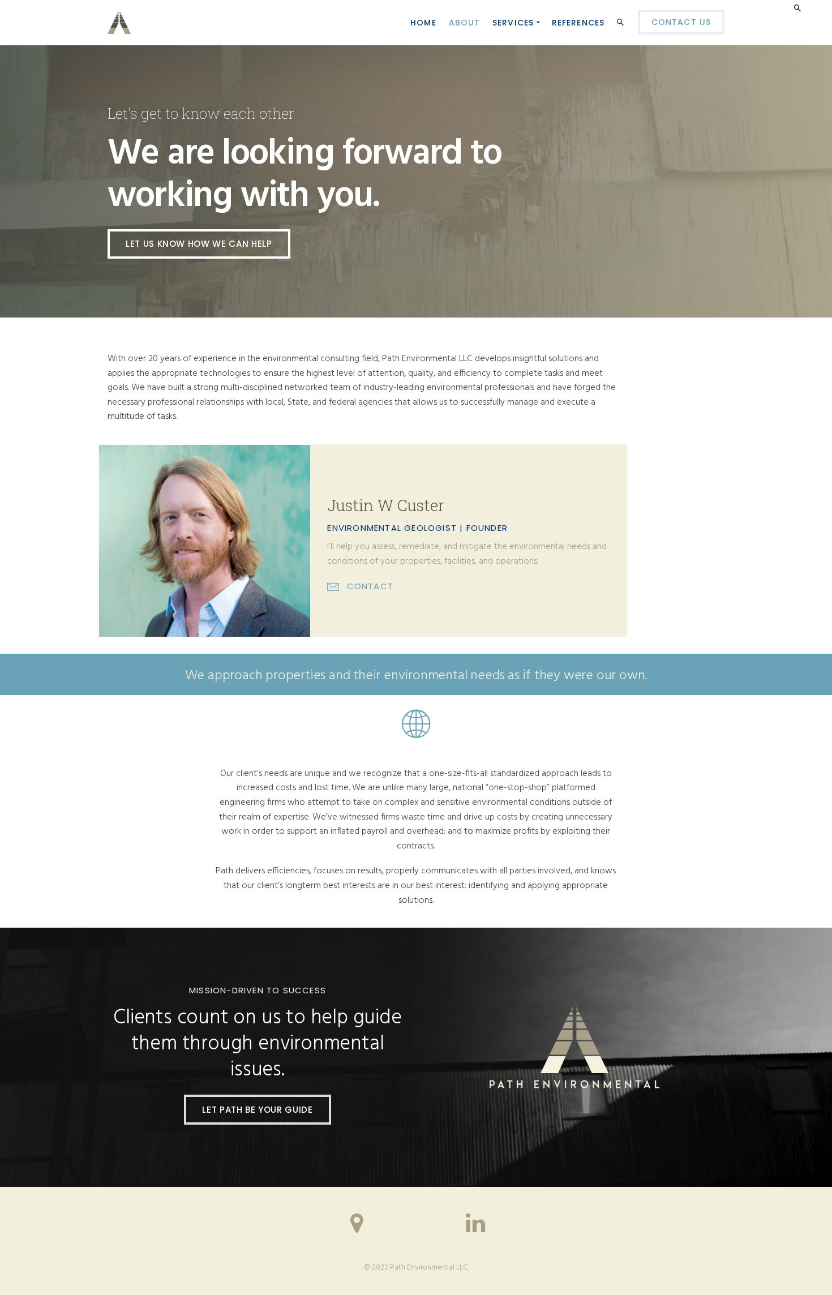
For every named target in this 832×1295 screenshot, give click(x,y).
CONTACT (370, 586)
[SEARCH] (622, 24)
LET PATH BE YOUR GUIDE (257, 1110)
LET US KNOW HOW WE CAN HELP (199, 244)
